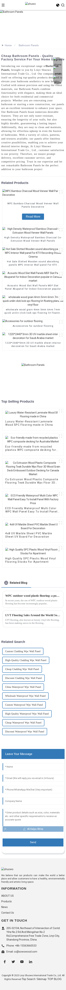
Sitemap (41, 979)
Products (6, 901)
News (4, 907)
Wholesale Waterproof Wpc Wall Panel (25, 696)
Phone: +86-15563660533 (21, 945)
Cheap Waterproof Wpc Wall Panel (23, 722)
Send (33, 842)
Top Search (28, 979)
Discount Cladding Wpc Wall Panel (23, 678)
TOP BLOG (54, 979)
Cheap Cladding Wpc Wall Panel (22, 669)
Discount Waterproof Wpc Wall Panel (24, 731)
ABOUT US (7, 895)
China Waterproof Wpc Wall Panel (23, 687)
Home (8, 45)
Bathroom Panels (29, 45)
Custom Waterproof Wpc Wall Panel (24, 704)
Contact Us (7, 912)
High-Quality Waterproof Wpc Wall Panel (27, 713)
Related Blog (18, 583)
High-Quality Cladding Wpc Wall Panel (25, 660)
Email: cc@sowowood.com (21, 951)
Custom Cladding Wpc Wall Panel (23, 651)
